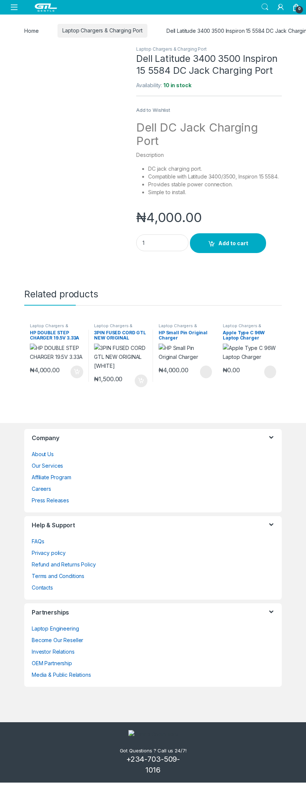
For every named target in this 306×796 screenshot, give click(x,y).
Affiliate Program (51, 477)
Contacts (42, 587)
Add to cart (233, 243)
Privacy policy (49, 553)
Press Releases (50, 500)
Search (265, 7)
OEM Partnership (52, 663)
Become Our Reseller (57, 640)
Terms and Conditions (58, 576)
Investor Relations (53, 651)
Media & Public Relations (61, 675)
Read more (205, 372)
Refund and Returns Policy (64, 564)
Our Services (47, 465)
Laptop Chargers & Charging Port (102, 30)
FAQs (38, 541)
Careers (41, 489)
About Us (43, 454)
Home (31, 30)
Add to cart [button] (77, 372)
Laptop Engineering (55, 628)
